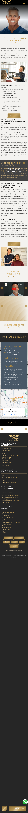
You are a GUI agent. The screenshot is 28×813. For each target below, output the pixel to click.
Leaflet (20, 416)
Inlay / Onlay (6, 519)
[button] (14, 400)
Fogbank (4, 532)
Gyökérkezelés (6, 526)
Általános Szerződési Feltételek (14, 550)
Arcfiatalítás (6, 465)
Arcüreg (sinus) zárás (8, 499)
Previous (1, 287)
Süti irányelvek (14, 553)
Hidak (3, 520)
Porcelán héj (6, 459)
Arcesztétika (6, 464)
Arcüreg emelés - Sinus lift (10, 500)
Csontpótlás (5, 502)
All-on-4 (4, 494)
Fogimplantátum (7, 492)
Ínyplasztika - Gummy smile (10, 455)
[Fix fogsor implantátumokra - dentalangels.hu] (14, 72)
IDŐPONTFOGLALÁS (17, 808)
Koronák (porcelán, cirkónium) (11, 522)
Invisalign (5, 475)
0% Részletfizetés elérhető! (14, 326)
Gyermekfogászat (7, 517)
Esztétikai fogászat (8, 452)
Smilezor (4, 479)
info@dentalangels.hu (13, 353)
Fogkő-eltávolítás (7, 531)
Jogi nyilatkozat (7, 551)
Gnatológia (5, 515)
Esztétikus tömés (7, 462)
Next (25, 287)
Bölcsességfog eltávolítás (10, 497)
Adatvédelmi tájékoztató (18, 551)
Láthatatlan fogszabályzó (10, 482)
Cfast (3, 480)
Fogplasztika (6, 450)
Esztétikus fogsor (7, 457)
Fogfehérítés (6, 529)
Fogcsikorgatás (6, 514)
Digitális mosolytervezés (9, 454)
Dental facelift (6, 448)
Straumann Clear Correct (10, 477)
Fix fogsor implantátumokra (10, 495)
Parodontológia (6, 527)
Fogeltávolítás (6, 524)
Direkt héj (5, 460)
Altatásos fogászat (8, 512)
